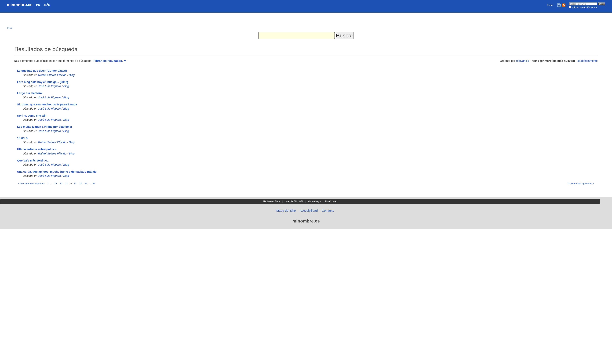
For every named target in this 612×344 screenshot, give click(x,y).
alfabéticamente (587, 60)
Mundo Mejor (314, 201)
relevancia (522, 60)
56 (94, 183)
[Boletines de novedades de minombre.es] (559, 5)
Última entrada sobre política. (37, 149)
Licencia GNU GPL (294, 201)
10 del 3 (22, 138)
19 (55, 183)
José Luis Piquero (49, 86)
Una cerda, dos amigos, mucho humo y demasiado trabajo (57, 171)
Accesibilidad (309, 210)
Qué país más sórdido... (33, 160)
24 (80, 183)
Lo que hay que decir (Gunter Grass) (42, 70)
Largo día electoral (30, 93)
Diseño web (331, 201)
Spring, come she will (31, 115)
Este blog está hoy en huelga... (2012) (42, 82)
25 (86, 183)
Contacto (328, 210)
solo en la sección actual (584, 7)
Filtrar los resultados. (108, 60)
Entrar (550, 5)
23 (75, 183)
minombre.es (19, 4)
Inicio (9, 28)
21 (66, 183)
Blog (72, 75)
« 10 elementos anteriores (31, 183)
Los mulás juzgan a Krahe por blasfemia (44, 126)
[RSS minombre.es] (564, 5)
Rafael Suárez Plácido (52, 75)
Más (47, 5)
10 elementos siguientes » (580, 183)
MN (38, 5)
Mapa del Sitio (286, 210)
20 (61, 183)
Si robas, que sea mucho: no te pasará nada (47, 104)
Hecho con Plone (271, 201)
